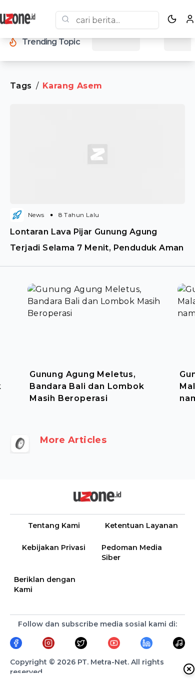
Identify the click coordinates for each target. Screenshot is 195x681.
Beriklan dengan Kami (45, 584)
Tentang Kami (54, 525)
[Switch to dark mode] (172, 19)
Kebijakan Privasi (54, 547)
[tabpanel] (97, 341)
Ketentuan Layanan (141, 525)
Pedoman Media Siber (132, 552)
